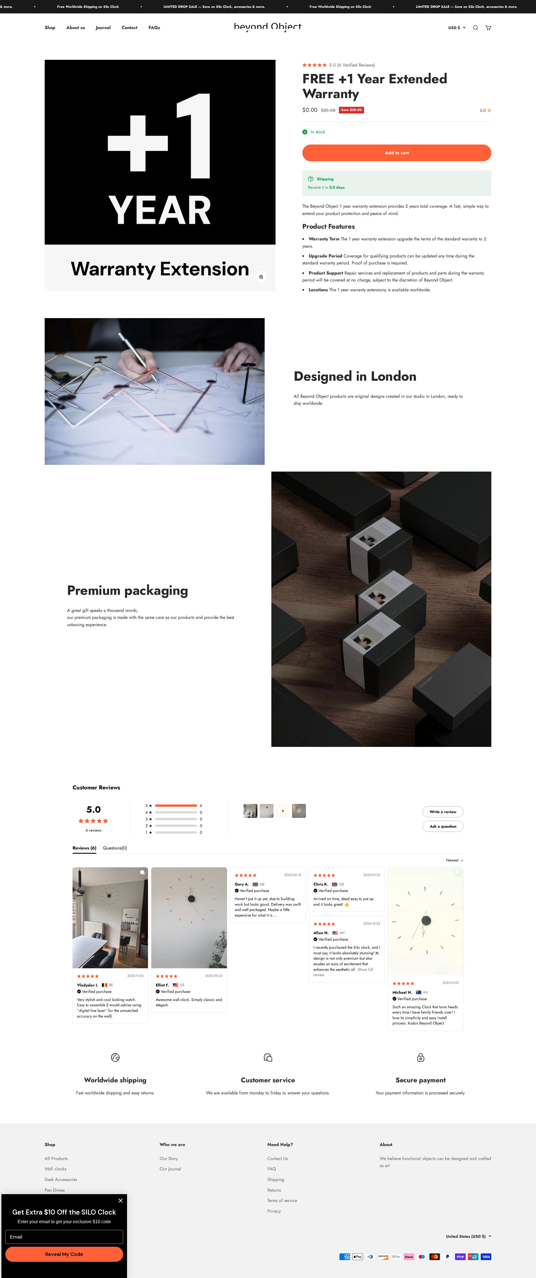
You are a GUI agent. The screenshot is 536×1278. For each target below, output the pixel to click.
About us (75, 28)
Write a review (443, 812)
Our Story (169, 1158)
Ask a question (443, 826)
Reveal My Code (64, 1254)
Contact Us (277, 1158)
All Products (56, 1158)
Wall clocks (55, 1169)
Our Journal (170, 1169)
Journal (103, 28)
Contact (129, 28)
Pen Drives (54, 1190)
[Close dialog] (120, 1200)
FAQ (271, 1169)
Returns (274, 1190)
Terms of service (282, 1200)
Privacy (274, 1211)
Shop (50, 28)
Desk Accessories (61, 1179)
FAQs (154, 28)
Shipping (275, 1179)
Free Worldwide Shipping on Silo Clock (56, 6)
